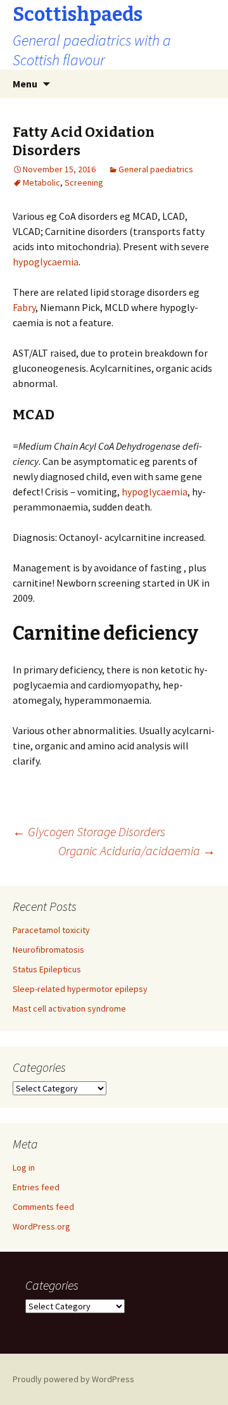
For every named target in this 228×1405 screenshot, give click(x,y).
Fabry (24, 307)
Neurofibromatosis (48, 949)
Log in (24, 1167)
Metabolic (41, 182)
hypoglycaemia (46, 261)
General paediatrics (155, 169)
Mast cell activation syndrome (69, 1008)
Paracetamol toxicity (51, 930)
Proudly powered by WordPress (73, 1379)
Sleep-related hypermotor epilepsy (80, 989)
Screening (84, 182)
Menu (25, 83)
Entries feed (36, 1187)
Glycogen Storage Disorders (89, 831)
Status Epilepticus (47, 969)
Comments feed (43, 1206)
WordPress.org (41, 1226)
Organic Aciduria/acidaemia (136, 850)
